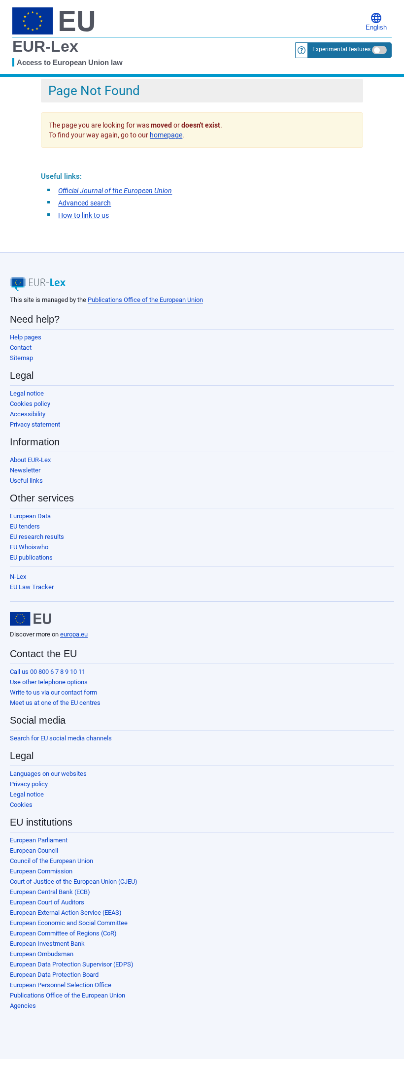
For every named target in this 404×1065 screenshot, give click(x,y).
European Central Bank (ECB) (50, 892)
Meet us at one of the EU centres (55, 702)
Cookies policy (30, 403)
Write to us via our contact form (53, 692)
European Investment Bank (47, 943)
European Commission (41, 871)
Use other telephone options (49, 682)
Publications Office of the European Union (145, 299)
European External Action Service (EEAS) (66, 912)
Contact (21, 347)
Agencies (23, 1005)
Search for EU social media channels (61, 738)
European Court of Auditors (47, 902)
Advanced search (84, 203)
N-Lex (18, 576)
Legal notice (27, 393)
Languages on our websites (48, 773)
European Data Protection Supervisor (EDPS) (72, 964)
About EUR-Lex (30, 460)
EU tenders (25, 526)
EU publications (31, 557)
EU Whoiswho (29, 547)
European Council (34, 850)
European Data (30, 516)
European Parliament (38, 840)
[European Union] (30, 619)
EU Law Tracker (32, 587)
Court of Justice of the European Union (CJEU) (73, 881)
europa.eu (74, 634)
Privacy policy (29, 784)
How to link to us (83, 215)
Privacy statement (35, 424)
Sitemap (21, 358)
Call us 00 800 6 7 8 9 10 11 (47, 671)
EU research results (37, 536)
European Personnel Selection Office (60, 985)
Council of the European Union (51, 861)
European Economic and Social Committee (69, 923)
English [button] (376, 27)
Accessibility (27, 414)
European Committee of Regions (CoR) (63, 933)
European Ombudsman (41, 954)
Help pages (25, 337)
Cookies (21, 804)
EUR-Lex (45, 46)
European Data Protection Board (54, 974)
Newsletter (25, 470)
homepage (166, 135)
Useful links (26, 480)
